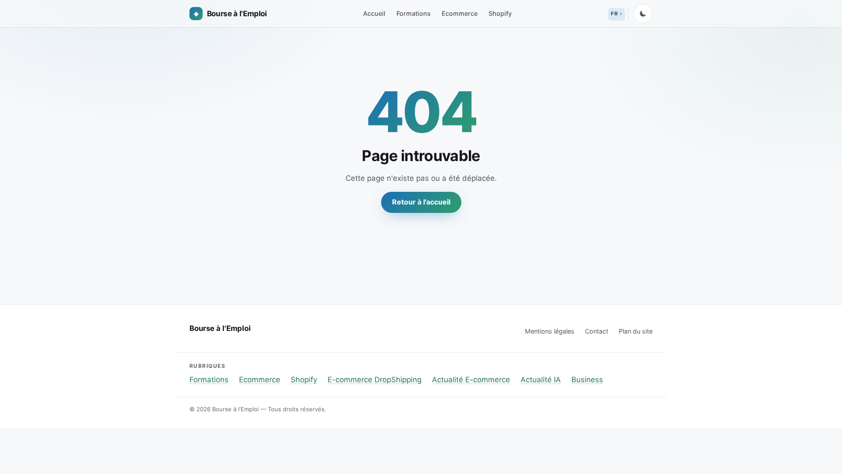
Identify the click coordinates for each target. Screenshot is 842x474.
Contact (596, 331)
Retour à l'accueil (421, 202)
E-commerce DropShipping (374, 379)
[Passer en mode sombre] (643, 13)
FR (614, 14)
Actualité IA (541, 379)
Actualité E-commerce (471, 379)
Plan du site (636, 331)
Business (587, 379)
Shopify (500, 13)
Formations (413, 13)
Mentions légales (549, 331)
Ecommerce (460, 13)
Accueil (374, 13)
